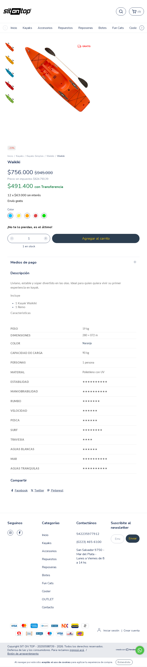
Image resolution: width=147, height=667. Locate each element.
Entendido (124, 662)
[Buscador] (121, 11)
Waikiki (50, 156)
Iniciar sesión (111, 630)
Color (10, 209)
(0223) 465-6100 (88, 542)
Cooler (133, 28)
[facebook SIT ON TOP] (20, 533)
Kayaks (27, 28)
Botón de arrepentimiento (23, 654)
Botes (102, 28)
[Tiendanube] (128, 650)
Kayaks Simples (35, 156)
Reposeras (85, 28)
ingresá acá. (77, 650)
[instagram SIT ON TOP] (10, 533)
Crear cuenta (132, 630)
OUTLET (48, 599)
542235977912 (87, 534)
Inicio (14, 28)
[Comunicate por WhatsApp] (140, 650)
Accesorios (45, 28)
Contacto (48, 607)
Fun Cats (118, 28)
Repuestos (65, 28)
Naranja (87, 343)
